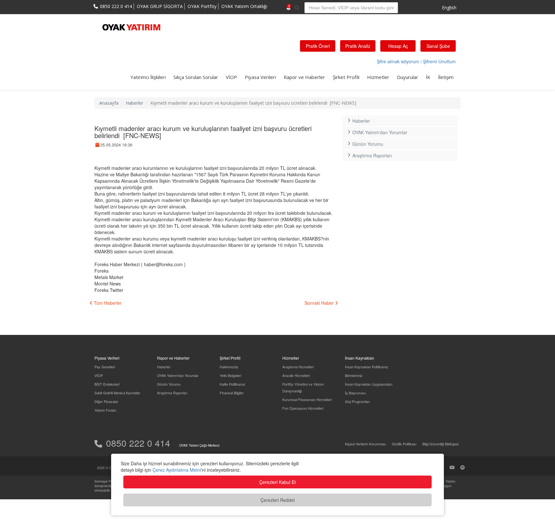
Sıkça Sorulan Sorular (195, 77)
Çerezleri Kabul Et (277, 482)
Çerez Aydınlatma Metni (177, 470)
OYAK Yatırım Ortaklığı (244, 6)
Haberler (134, 103)
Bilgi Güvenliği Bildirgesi (440, 443)
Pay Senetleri (104, 366)
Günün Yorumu (367, 144)
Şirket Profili (346, 77)
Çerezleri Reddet (277, 500)
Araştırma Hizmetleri (298, 366)
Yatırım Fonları (105, 410)
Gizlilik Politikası (404, 443)
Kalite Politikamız (232, 384)
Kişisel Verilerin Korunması (365, 443)
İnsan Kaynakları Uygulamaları (368, 384)
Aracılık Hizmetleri (296, 375)
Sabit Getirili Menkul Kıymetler (117, 392)
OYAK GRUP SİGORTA (160, 6)
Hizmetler (378, 77)
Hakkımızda (229, 366)
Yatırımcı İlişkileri (148, 77)
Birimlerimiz (354, 375)
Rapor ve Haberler (304, 77)
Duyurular (407, 77)
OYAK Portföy (202, 6)
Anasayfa (109, 103)
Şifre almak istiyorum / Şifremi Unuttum (416, 61)
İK (428, 77)
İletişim (446, 77)
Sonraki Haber (319, 303)
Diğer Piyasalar (106, 401)
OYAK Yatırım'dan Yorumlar (379, 132)
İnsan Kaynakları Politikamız (366, 366)
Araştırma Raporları (372, 155)
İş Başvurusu (355, 392)
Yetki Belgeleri (230, 375)
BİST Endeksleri (106, 384)
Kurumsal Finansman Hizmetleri (307, 399)
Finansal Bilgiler (232, 392)
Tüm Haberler (107, 303)
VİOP (231, 77)
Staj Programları (357, 401)
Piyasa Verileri (260, 77)
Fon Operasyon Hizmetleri (302, 408)
